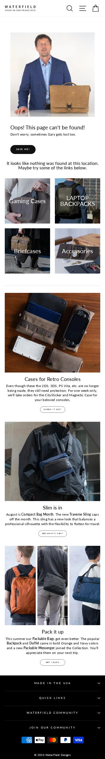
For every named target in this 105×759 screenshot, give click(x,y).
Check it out (52, 409)
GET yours (52, 662)
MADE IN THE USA (52, 683)
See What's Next (52, 533)
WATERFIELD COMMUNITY (52, 712)
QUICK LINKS (52, 697)
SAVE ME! (23, 149)
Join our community (52, 727)
